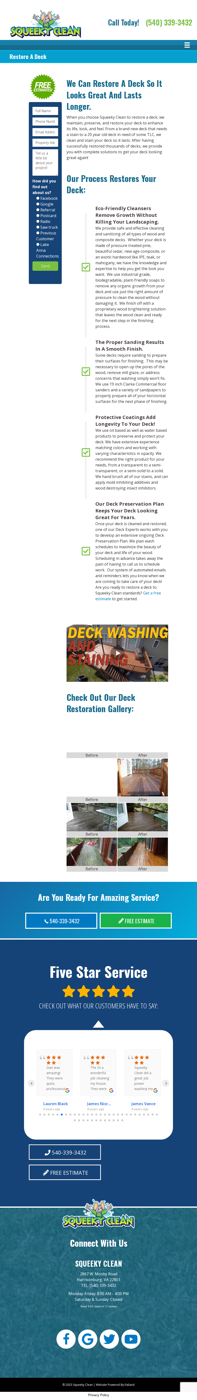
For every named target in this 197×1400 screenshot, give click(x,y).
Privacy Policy (98, 1395)
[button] (117, 653)
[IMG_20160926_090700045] (92, 852)
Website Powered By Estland (115, 1385)
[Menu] (187, 45)
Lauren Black (55, 1103)
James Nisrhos (99, 1103)
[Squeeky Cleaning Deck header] (142, 852)
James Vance (143, 1103)
